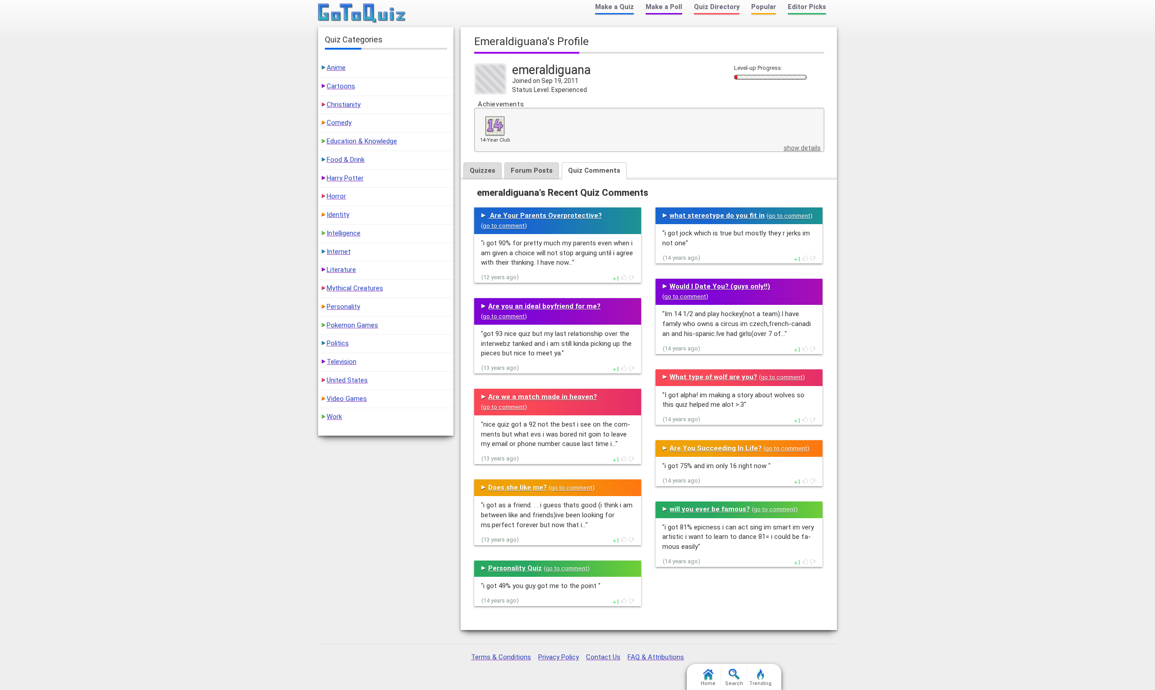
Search (734, 683)
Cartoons (341, 86)
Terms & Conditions (501, 657)
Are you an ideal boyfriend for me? (544, 306)
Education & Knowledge (362, 141)
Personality (343, 307)
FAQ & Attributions (656, 657)
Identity (338, 215)
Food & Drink (346, 160)
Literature (341, 270)
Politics (338, 343)
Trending (760, 683)
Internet (339, 252)
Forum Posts (532, 170)
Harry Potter (345, 178)
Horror (336, 196)
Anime (336, 68)
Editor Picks (807, 7)
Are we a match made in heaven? (542, 397)
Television (341, 362)
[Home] (362, 13)
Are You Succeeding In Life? (716, 448)
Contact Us (603, 657)
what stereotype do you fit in (717, 216)
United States (347, 380)
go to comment (504, 225)
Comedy (339, 123)
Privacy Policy (558, 657)
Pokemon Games (352, 325)
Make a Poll (664, 7)
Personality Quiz (515, 568)
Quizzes (482, 170)
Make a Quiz (614, 7)
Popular (763, 7)
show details (802, 148)
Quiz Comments (594, 170)
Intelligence (343, 233)
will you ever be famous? (710, 509)
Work (334, 417)
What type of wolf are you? (713, 377)
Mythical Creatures (355, 288)
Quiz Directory (716, 7)
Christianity (343, 105)
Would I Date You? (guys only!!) (720, 286)
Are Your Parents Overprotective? (545, 216)
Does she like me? (517, 487)
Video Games (347, 399)
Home (708, 683)
